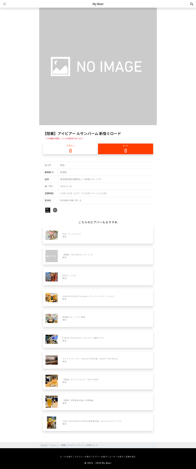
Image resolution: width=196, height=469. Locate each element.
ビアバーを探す (100, 456)
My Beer (98, 4)
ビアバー (53, 445)
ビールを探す (66, 456)
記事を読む (131, 456)
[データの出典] (53, 172)
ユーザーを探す (116, 456)
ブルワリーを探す (82, 456)
